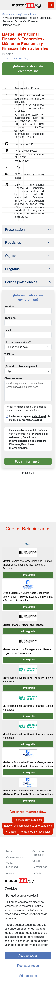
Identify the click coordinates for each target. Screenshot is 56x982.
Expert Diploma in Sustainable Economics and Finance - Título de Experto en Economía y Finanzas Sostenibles (28, 596)
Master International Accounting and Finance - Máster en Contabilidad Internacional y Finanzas (28, 564)
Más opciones (28, 975)
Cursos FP (38, 860)
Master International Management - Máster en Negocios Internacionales (27, 651)
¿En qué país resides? (17, 342)
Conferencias (39, 867)
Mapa (9, 851)
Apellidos (10, 318)
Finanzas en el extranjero (28, 819)
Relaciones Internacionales (35, 831)
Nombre (9, 306)
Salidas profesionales (21, 281)
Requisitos (13, 242)
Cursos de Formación (38, 853)
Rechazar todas (28, 965)
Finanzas (10, 831)
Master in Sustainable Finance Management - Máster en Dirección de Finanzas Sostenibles (28, 764)
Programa (12, 268)
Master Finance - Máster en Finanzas (23, 625)
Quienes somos (14, 857)
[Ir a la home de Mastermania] (26, 5)
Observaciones (13, 378)
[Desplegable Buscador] (51, 5)
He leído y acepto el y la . (29, 418)
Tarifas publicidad (12, 865)
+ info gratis (28, 575)
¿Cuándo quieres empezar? (20, 366)
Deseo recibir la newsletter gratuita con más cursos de (28, 439)
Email (7, 330)
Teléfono (9, 354)
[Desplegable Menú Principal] (6, 5)
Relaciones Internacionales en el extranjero (28, 825)
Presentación (15, 229)
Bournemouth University (15, 58)
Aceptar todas (28, 955)
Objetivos (12, 255)
